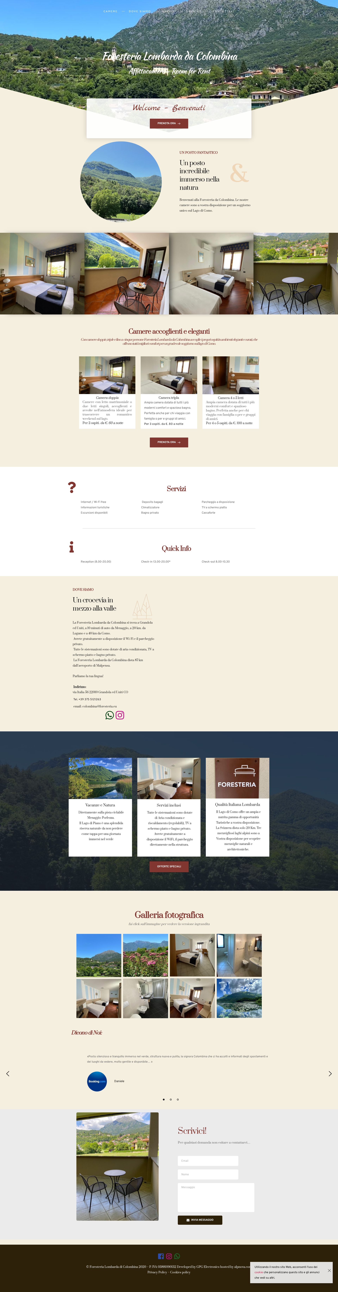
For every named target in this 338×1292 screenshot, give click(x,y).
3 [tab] (178, 1099)
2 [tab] (171, 1099)
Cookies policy (180, 1272)
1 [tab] (164, 1099)
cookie (259, 1272)
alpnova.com (243, 1267)
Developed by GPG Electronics (198, 1267)
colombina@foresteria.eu (99, 707)
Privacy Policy (157, 1272)
